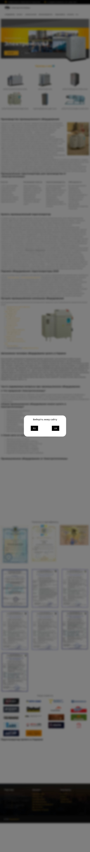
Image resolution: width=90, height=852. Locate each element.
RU (34, 428)
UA (55, 428)
